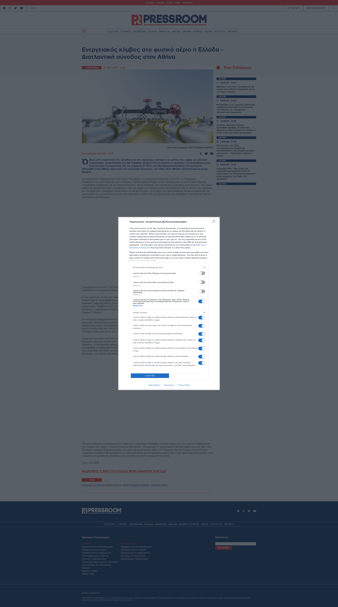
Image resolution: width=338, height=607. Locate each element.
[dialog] (169, 303)
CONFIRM (150, 376)
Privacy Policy (184, 385)
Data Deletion (154, 385)
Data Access (169, 385)
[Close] (214, 222)
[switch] (201, 273)
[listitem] (169, 267)
